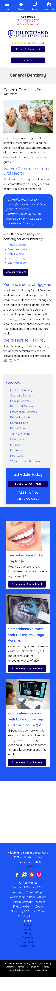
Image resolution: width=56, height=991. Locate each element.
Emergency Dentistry (23, 412)
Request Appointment (28, 483)
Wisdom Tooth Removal (25, 461)
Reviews (28, 937)
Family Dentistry (20, 401)
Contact (28, 941)
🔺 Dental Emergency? (28, 24)
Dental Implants (20, 417)
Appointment (28, 945)
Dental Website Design (20, 970)
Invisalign (16, 444)
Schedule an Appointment (27, 584)
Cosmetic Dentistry (22, 395)
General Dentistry (21, 390)
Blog (28, 933)
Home (28, 925)
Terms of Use (24, 967)
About (28, 929)
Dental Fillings (19, 423)
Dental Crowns (19, 428)
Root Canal (17, 455)
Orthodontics (18, 439)
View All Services (16, 272)
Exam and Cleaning (22, 406)
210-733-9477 (28, 20)
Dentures (16, 450)
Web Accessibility (40, 967)
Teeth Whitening (20, 433)
